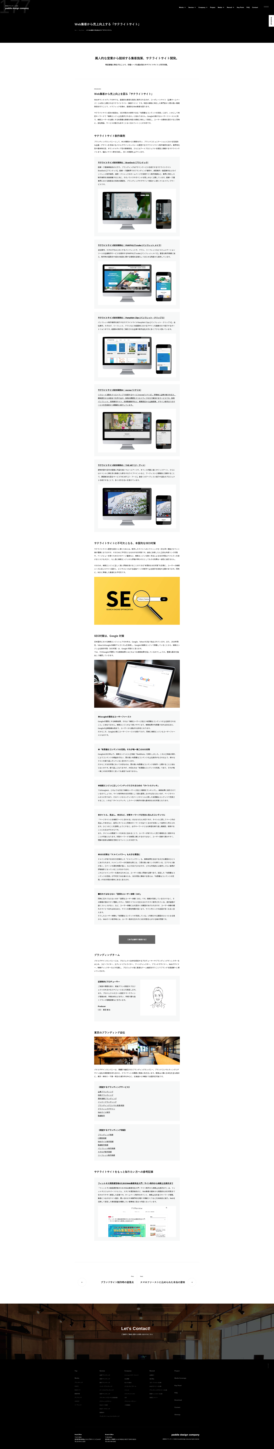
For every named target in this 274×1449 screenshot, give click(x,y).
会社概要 (126, 1379)
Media (220, 7)
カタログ (77, 1401)
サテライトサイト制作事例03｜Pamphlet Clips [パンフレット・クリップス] (131, 317)
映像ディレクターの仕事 (156, 1394)
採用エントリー (154, 1397)
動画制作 (101, 1115)
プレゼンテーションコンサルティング (109, 1416)
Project (212, 7)
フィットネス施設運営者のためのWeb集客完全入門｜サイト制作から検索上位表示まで (135, 1183)
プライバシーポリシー (130, 1401)
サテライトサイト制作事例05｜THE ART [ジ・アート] (121, 465)
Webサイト (77, 1390)
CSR (125, 1397)
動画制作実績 (103, 1145)
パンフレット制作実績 (106, 1148)
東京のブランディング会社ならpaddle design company (177, 1439)
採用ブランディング (105, 1095)
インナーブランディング (107, 1102)
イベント (126, 1390)
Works (181, 7)
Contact (255, 7)
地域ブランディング (105, 1394)
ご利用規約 (127, 1405)
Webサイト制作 (104, 1112)
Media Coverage (180, 1378)
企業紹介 (152, 1375)
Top (75, 30)
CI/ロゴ (76, 1386)
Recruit (229, 7)
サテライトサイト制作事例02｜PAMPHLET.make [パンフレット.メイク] (129, 245)
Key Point (240, 7)
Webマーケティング (105, 1409)
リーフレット (78, 1405)
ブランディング (79, 1382)
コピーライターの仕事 (155, 1382)
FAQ (248, 7)
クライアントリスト (129, 1394)
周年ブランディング (105, 1382)
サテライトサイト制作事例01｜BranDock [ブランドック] (123, 162)
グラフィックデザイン (106, 1108)
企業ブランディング (105, 1091)
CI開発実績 (102, 1138)
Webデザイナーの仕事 (155, 1386)
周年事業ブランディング (107, 1098)
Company (201, 7)
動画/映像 (77, 1393)
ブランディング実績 (105, 1134)
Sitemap (177, 1414)
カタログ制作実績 (105, 1151)
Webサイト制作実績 (105, 1141)
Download (271, 21)
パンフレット (78, 1397)
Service (191, 7)
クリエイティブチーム (130, 1386)
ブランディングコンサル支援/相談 (111, 1105)
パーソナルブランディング (107, 1390)
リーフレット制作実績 (106, 1155)
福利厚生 (152, 1379)
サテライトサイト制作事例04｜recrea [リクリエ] (119, 390)
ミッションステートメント (131, 1375)
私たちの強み (128, 1382)
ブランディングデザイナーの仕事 (158, 1390)
